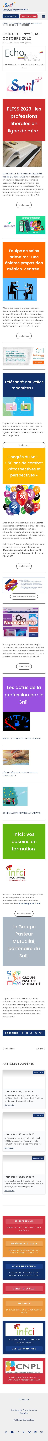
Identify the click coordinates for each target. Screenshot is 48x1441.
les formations (24, 913)
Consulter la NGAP (24, 1288)
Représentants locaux (24, 1243)
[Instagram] (6, 1432)
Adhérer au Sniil (24, 1221)
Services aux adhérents (24, 596)
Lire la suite (9, 1105)
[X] (24, 1432)
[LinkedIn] (35, 1432)
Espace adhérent (10, 16)
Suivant (39, 1048)
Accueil (5, 23)
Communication (16, 23)
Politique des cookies (24, 1420)
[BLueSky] (29, 1432)
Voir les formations (24, 1348)
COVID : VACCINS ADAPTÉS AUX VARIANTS (21, 813)
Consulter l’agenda (24, 1266)
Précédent (10, 1048)
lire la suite (24, 205)
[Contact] (41, 1432)
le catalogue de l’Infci (29, 903)
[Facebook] (18, 1432)
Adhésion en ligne (29, 16)
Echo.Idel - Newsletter (32, 23)
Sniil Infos (24, 1303)
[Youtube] (12, 1432)
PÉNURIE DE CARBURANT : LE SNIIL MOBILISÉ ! (22, 738)
